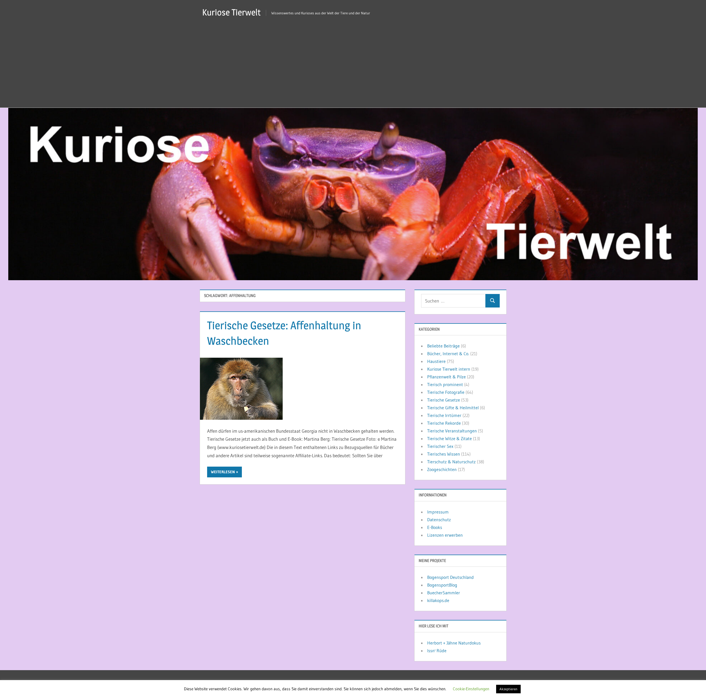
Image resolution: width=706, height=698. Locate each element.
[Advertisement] (353, 66)
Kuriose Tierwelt (231, 12)
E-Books (434, 527)
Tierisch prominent (445, 384)
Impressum (438, 512)
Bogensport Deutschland (450, 577)
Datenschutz (439, 519)
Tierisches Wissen (443, 454)
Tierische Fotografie (445, 392)
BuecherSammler (443, 592)
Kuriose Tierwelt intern (448, 369)
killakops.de (438, 600)
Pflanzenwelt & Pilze (446, 376)
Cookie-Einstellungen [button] (471, 688)
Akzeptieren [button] (508, 689)
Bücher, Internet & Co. (448, 353)
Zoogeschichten (442, 469)
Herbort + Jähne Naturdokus (454, 643)
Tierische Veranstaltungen (452, 431)
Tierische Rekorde (444, 423)
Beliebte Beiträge (443, 346)
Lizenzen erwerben (445, 535)
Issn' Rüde (436, 650)
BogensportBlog (442, 585)
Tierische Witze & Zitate (449, 438)
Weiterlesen (223, 471)
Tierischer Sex (440, 446)
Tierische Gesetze (443, 400)
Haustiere (436, 361)
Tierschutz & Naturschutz (451, 461)
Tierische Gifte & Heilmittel (453, 407)
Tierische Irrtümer (444, 415)
